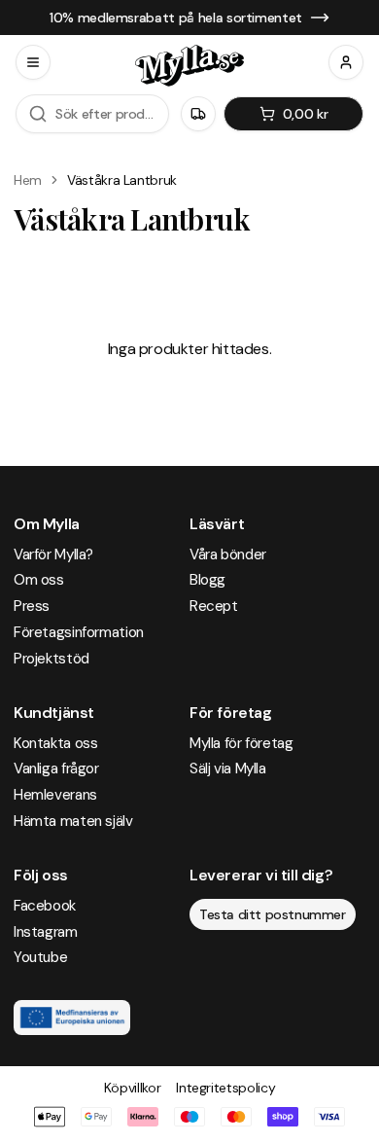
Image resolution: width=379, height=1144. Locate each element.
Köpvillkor (132, 1087)
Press (32, 606)
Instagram (46, 932)
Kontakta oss (55, 743)
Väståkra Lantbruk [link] (122, 180)
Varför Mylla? (53, 554)
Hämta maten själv (73, 821)
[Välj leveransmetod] (198, 113)
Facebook (45, 905)
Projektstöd (51, 658)
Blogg (207, 580)
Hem (28, 180)
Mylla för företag (241, 743)
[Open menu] (33, 62)
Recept (214, 606)
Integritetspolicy (225, 1087)
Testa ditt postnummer (272, 914)
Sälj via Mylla (228, 768)
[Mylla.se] (189, 66)
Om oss (39, 580)
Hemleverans (55, 794)
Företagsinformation (79, 632)
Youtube (40, 957)
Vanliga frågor (56, 768)
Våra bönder (228, 554)
